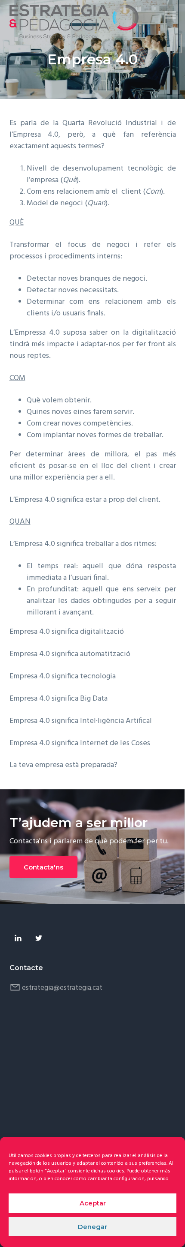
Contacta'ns (43, 867)
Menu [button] (160, 15)
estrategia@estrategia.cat (62, 988)
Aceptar (93, 1203)
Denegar (92, 1227)
